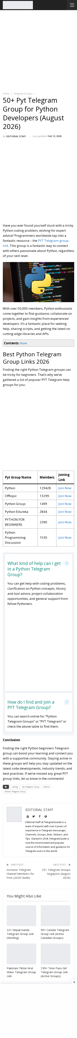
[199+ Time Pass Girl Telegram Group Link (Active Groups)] (55, 954)
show (23, 343)
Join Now (64, 488)
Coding (15, 787)
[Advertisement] (38, 50)
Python (47, 787)
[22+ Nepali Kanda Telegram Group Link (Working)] (21, 915)
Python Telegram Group (15, 791)
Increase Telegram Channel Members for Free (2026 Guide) (20, 873)
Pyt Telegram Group (30, 787)
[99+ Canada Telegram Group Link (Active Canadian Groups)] (55, 915)
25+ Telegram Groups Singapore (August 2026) (56, 873)
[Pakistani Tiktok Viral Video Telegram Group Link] (21, 954)
